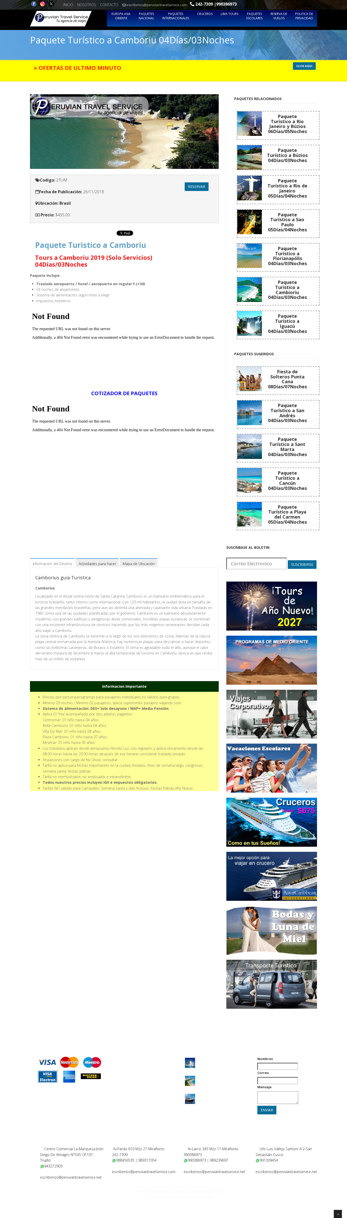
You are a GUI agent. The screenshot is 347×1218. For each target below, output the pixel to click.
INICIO (68, 4)
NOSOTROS (86, 4)
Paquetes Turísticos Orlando (219, 1077)
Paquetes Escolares (254, 16)
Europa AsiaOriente (121, 16)
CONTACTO (109, 4)
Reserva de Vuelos (279, 16)
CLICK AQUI (304, 66)
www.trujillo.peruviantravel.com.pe (71, 1183)
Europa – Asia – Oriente (129, 1059)
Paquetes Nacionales (127, 1065)
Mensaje (264, 1087)
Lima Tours (229, 14)
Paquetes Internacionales (175, 16)
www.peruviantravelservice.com (142, 1177)
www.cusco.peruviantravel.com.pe (288, 1177)
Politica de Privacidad (304, 16)
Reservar (196, 186)
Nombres (265, 1058)
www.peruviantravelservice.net (212, 1177)
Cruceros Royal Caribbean (217, 1059)
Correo (263, 1072)
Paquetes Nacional (146, 16)
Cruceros (205, 14)
